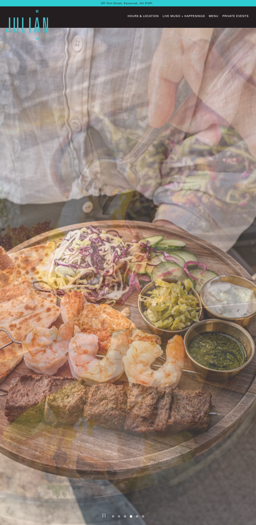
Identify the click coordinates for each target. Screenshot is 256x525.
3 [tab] (125, 518)
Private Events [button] (235, 16)
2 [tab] (119, 518)
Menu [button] (213, 16)
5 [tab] (137, 518)
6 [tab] (143, 518)
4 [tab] (131, 518)
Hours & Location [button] (143, 16)
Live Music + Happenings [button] (184, 16)
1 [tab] (113, 518)
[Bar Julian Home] (27, 25)
